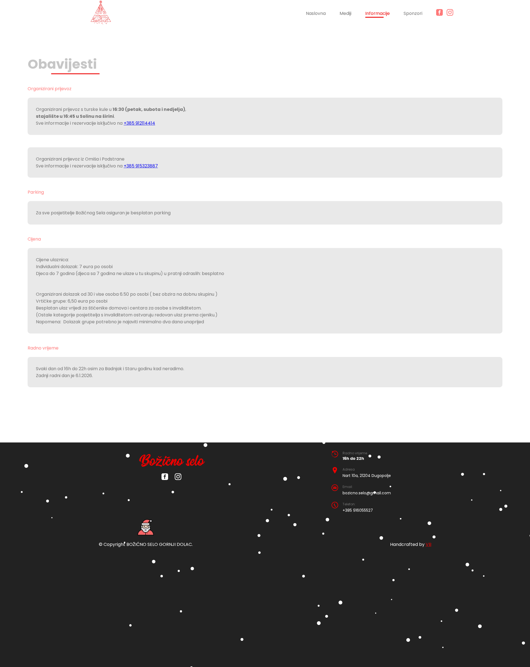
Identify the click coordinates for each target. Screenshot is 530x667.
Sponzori (413, 13)
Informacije (377, 13)
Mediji (345, 13)
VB (428, 544)
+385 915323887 (141, 166)
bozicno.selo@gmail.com (367, 493)
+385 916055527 (358, 510)
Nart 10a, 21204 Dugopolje (367, 475)
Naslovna (316, 13)
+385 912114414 (139, 123)
